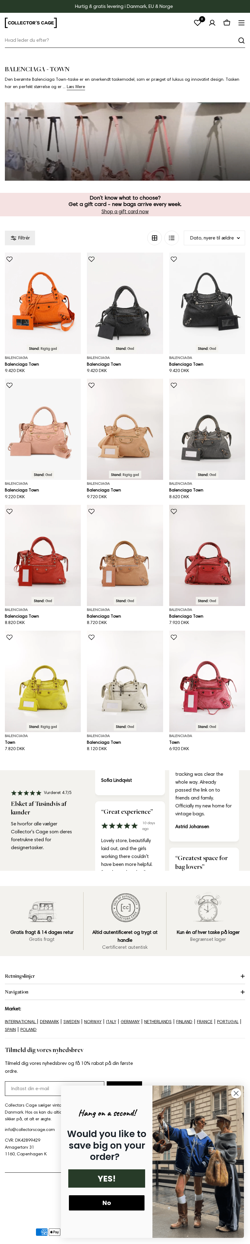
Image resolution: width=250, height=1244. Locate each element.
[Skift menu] (241, 23)
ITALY (111, 1021)
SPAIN (10, 1029)
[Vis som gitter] (154, 238)
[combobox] (125, 40)
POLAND (28, 1029)
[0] (197, 23)
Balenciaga (16, 357)
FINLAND (184, 1021)
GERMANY (130, 1021)
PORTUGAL (227, 1021)
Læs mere (76, 86)
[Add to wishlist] (9, 259)
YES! (107, 1178)
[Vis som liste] (171, 238)
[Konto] (212, 23)
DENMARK (49, 1021)
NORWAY (93, 1021)
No (106, 1203)
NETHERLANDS (158, 1021)
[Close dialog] (236, 1093)
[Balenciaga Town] (43, 303)
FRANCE (204, 1021)
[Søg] (241, 40)
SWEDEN (71, 1021)
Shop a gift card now (125, 211)
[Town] (43, 681)
